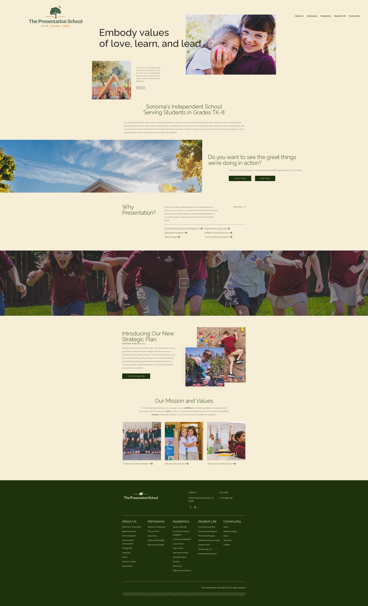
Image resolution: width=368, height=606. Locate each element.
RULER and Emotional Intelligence (182, 228)
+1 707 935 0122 (226, 498)
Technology (171, 237)
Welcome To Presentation (136, 463)
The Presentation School (212, 588)
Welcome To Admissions (219, 463)
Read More (140, 87)
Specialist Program (174, 232)
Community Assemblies (217, 237)
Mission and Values (175, 463)
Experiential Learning (216, 228)
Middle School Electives (217, 232)
